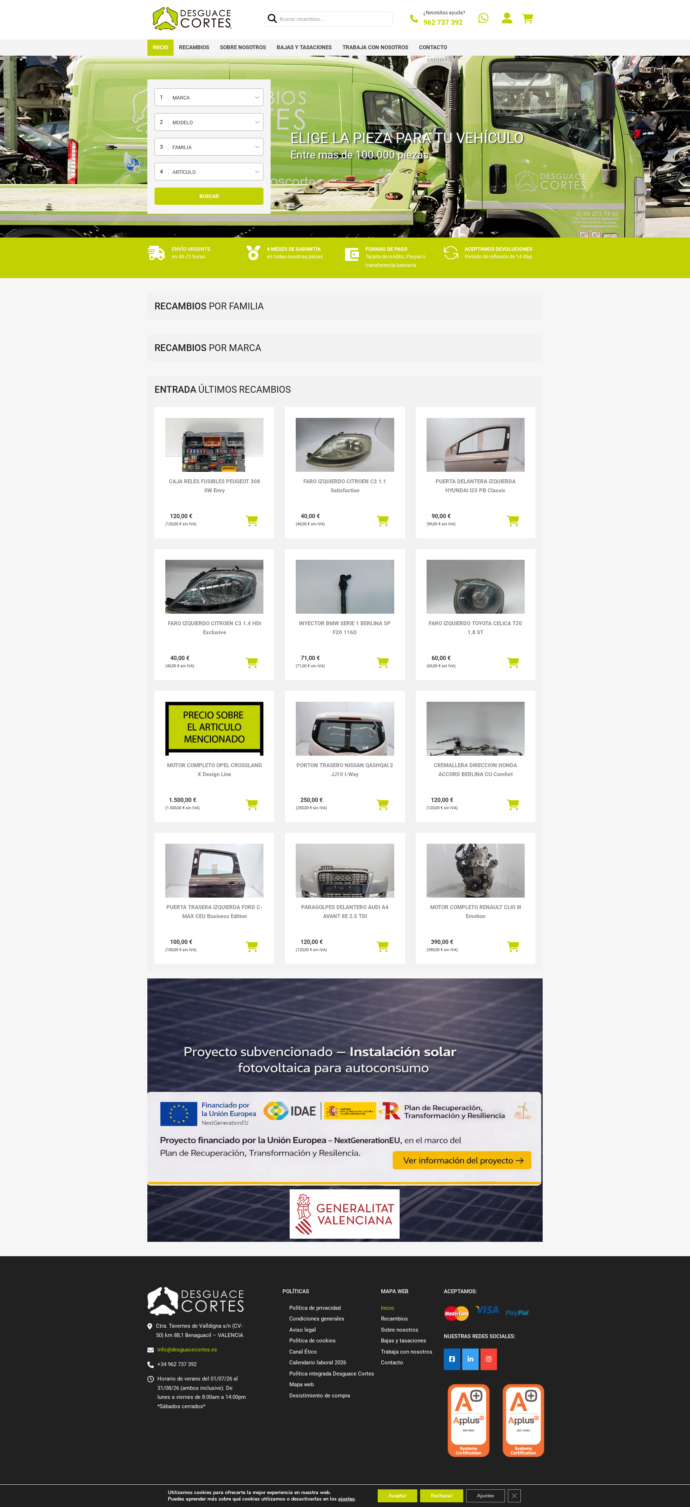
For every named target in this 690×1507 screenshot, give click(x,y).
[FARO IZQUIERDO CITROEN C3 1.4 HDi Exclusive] (214, 596)
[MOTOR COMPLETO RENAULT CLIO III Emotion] (476, 871)
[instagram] (488, 1359)
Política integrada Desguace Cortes (331, 1373)
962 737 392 (443, 22)
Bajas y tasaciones (304, 47)
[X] (470, 1359)
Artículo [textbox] (184, 172)
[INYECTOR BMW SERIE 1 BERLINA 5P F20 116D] (345, 596)
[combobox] (209, 97)
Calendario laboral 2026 (317, 1362)
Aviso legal (302, 1330)
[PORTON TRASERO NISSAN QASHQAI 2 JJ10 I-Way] (345, 738)
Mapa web (301, 1384)
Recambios (194, 47)
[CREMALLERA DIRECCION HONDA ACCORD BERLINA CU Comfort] (476, 738)
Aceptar (397, 1495)
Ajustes (485, 1495)
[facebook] (452, 1359)
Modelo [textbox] (182, 122)
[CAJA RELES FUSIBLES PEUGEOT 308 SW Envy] (214, 455)
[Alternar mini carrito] (527, 19)
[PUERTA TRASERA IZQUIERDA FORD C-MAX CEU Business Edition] (214, 880)
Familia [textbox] (182, 147)
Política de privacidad (315, 1308)
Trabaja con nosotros (375, 47)
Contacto (433, 47)
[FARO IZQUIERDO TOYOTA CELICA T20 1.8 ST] (476, 596)
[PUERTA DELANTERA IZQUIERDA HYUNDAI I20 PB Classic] (476, 455)
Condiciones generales (316, 1318)
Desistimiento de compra (319, 1395)
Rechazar (441, 1495)
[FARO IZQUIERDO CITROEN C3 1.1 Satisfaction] (345, 445)
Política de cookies (312, 1340)
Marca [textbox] (181, 98)
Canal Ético (303, 1352)
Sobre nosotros (243, 47)
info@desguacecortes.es (187, 1349)
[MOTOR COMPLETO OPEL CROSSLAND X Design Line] (214, 751)
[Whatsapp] (483, 19)
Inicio (160, 47)
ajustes (346, 1499)
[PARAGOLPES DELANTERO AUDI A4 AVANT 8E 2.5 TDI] (345, 880)
